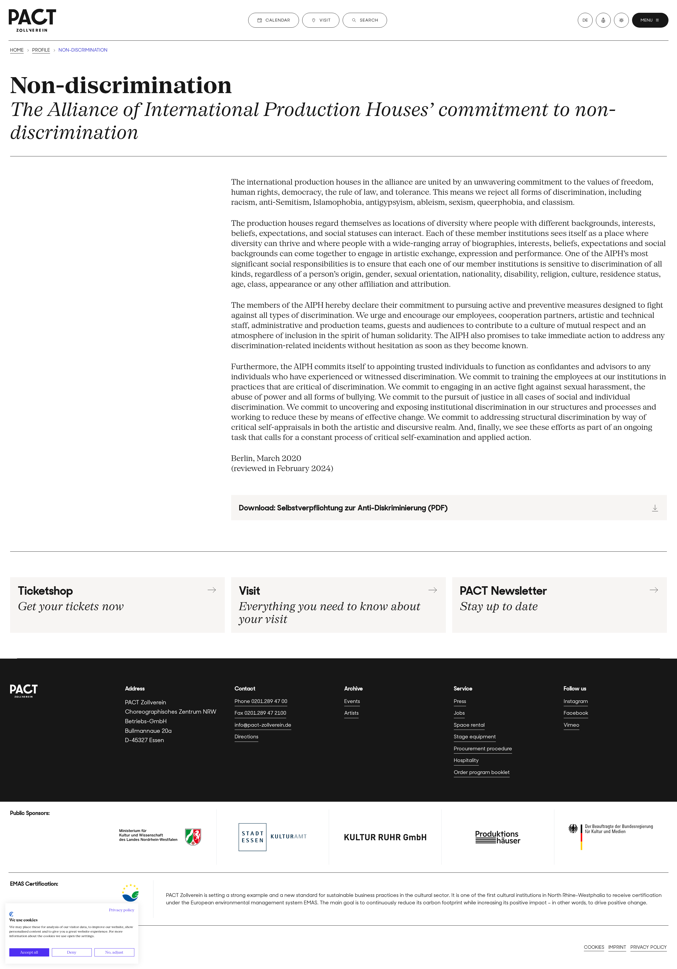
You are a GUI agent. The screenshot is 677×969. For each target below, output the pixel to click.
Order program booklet (482, 772)
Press (460, 701)
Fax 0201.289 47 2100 (260, 713)
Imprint (617, 947)
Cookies (594, 947)
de (585, 20)
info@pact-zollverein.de (263, 725)
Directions (246, 736)
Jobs (459, 713)
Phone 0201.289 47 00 (261, 701)
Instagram (576, 701)
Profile (41, 50)
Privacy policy (648, 947)
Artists (351, 713)
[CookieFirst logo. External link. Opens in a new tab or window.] (11, 914)
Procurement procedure (483, 748)
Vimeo (571, 725)
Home (17, 50)
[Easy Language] (603, 20)
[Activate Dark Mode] (621, 20)
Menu (647, 20)
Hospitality (466, 760)
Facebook (576, 713)
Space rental (469, 725)
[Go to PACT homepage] (32, 20)
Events (352, 701)
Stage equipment (475, 736)
